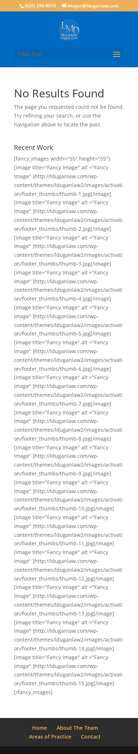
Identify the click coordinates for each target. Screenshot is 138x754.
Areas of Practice (50, 736)
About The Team (77, 727)
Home (39, 727)
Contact (91, 736)
